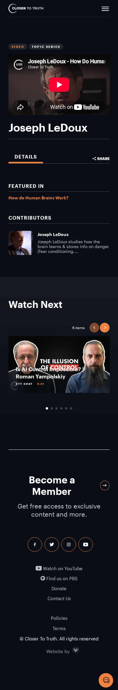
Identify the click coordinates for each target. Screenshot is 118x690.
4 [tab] (61, 408)
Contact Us (59, 598)
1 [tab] (47, 408)
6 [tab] (71, 408)
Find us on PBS (61, 578)
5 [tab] (66, 408)
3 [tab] (56, 408)
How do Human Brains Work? (38, 197)
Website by (70, 650)
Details (26, 156)
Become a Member (52, 485)
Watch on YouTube (62, 568)
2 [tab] (52, 408)
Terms (59, 628)
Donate (59, 588)
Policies (59, 618)
